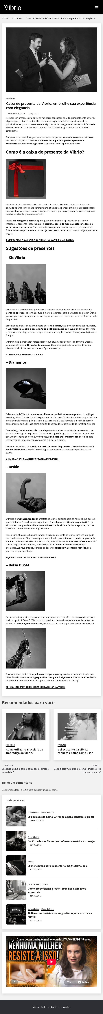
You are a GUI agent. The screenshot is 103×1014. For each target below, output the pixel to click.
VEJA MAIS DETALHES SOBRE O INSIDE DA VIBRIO (31, 557)
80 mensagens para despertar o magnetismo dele (58, 865)
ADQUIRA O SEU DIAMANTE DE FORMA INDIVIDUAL (32, 459)
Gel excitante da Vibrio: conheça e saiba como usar (75, 751)
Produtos (10, 98)
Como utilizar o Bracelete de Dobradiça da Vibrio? (24, 751)
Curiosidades (33, 812)
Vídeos (31, 861)
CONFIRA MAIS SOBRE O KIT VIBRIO (24, 354)
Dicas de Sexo (47, 812)
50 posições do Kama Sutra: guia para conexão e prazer (61, 816)
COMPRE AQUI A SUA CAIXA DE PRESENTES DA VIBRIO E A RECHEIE (40, 239)
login (25, 789)
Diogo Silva (33, 113)
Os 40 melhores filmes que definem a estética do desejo (61, 841)
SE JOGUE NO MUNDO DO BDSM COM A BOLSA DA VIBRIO (35, 687)
